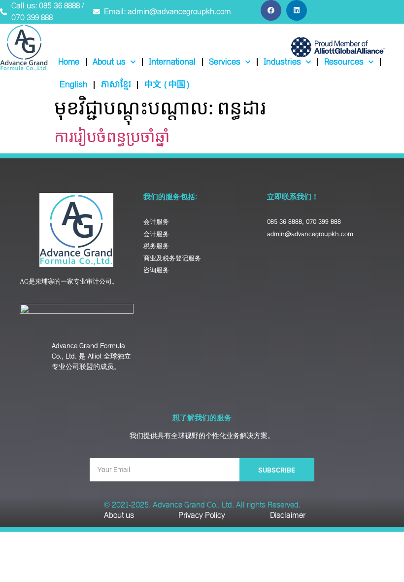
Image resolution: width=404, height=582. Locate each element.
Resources (344, 62)
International (172, 62)
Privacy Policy (201, 515)
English (74, 85)
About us (109, 62)
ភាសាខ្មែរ (116, 85)
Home (68, 62)
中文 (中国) (167, 85)
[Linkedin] (296, 10)
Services (224, 62)
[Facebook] (271, 10)
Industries (282, 62)
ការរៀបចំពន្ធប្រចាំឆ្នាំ (112, 136)
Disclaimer (287, 515)
